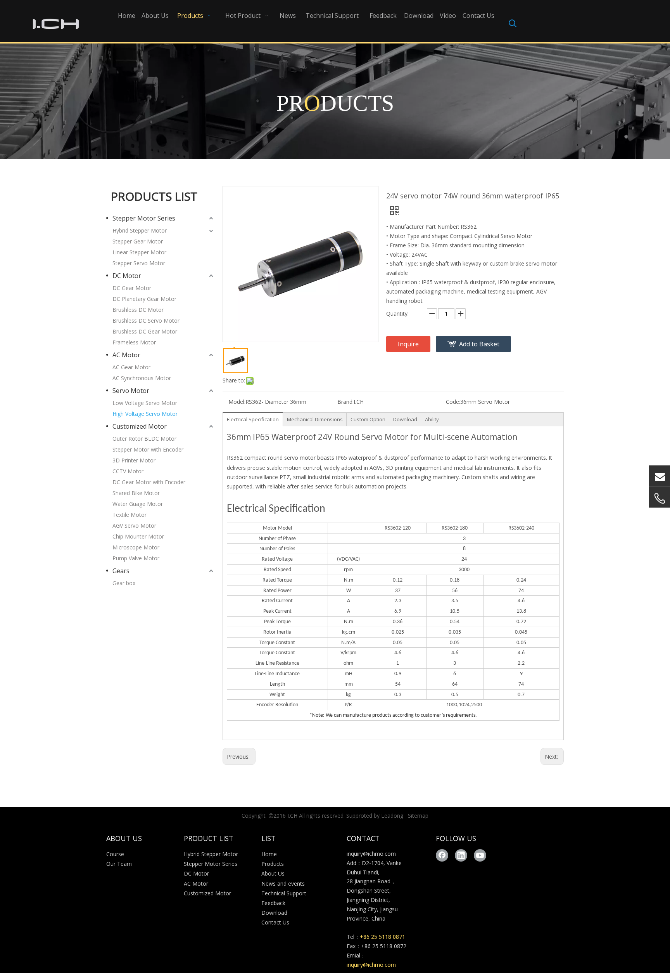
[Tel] (659, 499)
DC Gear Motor (131, 288)
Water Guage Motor (137, 503)
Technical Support (283, 893)
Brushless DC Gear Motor (144, 331)
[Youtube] (480, 855)
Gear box (123, 583)
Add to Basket (479, 344)
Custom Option (368, 419)
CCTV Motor (127, 471)
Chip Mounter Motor (138, 536)
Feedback (273, 903)
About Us (273, 873)
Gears (121, 570)
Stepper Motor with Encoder (147, 449)
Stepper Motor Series (143, 218)
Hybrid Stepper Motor (139, 230)
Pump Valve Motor (135, 558)
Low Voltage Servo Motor (144, 403)
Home (269, 854)
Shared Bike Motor (136, 493)
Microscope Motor (135, 547)
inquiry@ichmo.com (371, 853)
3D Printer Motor (133, 460)
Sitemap (418, 815)
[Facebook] (442, 855)
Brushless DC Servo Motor (146, 320)
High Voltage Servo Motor (145, 413)
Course (115, 854)
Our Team (119, 863)
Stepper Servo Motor (138, 263)
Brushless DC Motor (138, 309)
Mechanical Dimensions (315, 419)
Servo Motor (130, 390)
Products (272, 863)
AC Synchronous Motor (141, 378)
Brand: (345, 401)
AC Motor (126, 355)
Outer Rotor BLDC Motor (144, 438)
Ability (432, 419)
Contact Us (275, 922)
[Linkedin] (461, 855)
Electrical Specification (253, 419)
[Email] (659, 476)
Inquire (408, 344)
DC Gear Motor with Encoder (148, 482)
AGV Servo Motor (134, 525)
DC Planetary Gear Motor (144, 298)
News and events (283, 883)
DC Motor (126, 275)
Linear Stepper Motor (139, 252)
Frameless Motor (134, 342)
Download (405, 419)
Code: (453, 401)
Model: (236, 401)
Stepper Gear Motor (137, 241)
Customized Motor (139, 426)
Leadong (392, 815)
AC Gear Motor (131, 367)
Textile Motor (129, 514)
